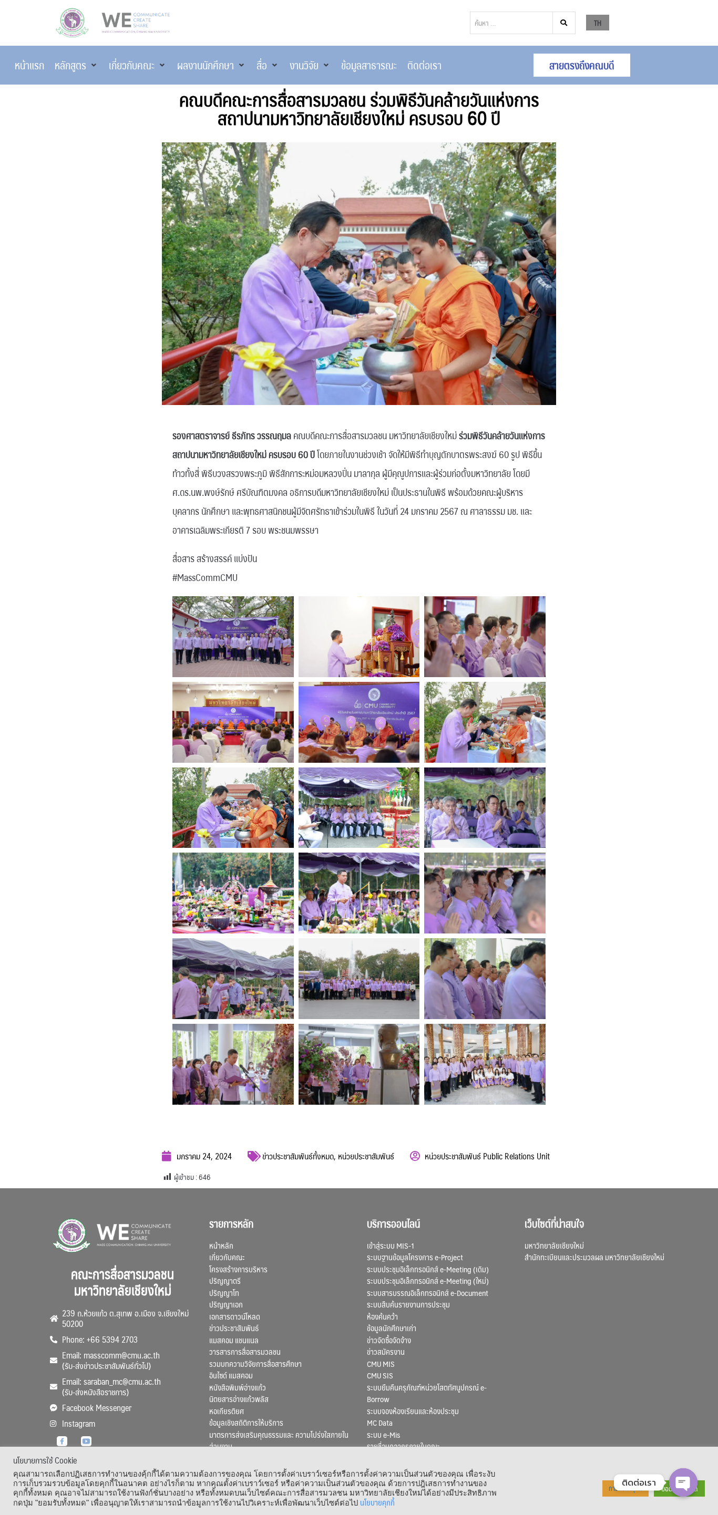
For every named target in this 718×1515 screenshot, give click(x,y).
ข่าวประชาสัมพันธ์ (234, 1327)
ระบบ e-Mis (383, 1434)
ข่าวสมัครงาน (386, 1351)
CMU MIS (381, 1363)
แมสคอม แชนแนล (234, 1339)
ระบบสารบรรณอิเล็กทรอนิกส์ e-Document (427, 1292)
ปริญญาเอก (226, 1304)
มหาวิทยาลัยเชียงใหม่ (554, 1245)
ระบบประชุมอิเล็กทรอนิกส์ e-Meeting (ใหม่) (428, 1280)
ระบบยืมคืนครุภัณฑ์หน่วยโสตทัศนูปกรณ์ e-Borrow (427, 1393)
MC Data (380, 1422)
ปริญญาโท (224, 1292)
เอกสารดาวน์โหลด (234, 1316)
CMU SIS (380, 1375)
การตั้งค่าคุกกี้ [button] (625, 1488)
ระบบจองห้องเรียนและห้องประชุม (413, 1410)
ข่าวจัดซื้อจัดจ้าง (389, 1339)
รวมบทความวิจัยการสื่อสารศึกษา (255, 1363)
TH (597, 22)
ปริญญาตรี (225, 1280)
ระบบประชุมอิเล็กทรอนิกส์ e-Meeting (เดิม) (428, 1268)
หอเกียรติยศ (226, 1410)
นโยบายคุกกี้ (377, 1502)
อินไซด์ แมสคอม (231, 1375)
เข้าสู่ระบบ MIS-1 (390, 1245)
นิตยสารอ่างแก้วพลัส (239, 1398)
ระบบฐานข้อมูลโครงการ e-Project (415, 1256)
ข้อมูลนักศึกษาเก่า (391, 1327)
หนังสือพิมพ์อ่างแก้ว (237, 1387)
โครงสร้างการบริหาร (238, 1268)
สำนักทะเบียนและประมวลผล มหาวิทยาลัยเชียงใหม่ (594, 1256)
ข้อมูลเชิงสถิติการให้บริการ (246, 1422)
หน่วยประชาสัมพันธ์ (366, 1156)
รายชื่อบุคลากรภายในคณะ (403, 1445)
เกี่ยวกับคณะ (227, 1256)
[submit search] (564, 23)
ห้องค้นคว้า (382, 1316)
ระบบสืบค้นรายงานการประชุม (408, 1304)
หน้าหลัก (221, 1245)
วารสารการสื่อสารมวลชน (245, 1351)
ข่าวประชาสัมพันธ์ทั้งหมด (298, 1156)
